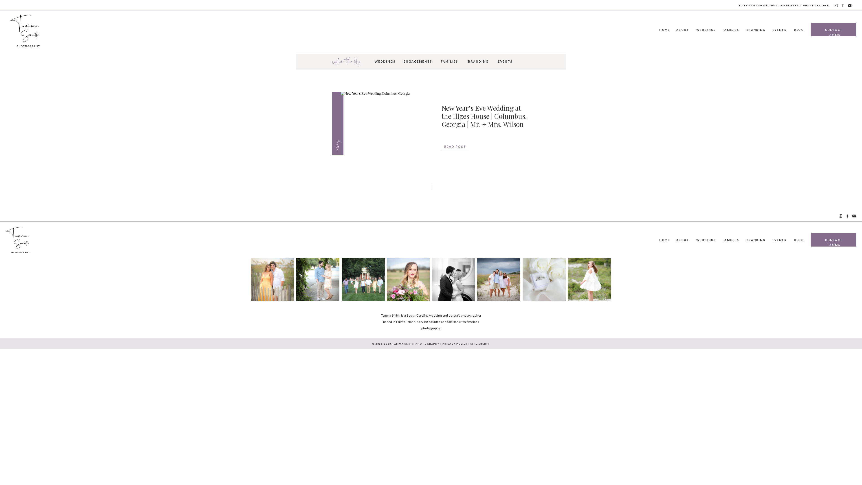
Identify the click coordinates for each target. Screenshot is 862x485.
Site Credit (480, 343)
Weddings (337, 145)
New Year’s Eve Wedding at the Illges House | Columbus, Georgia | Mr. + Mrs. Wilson (484, 116)
